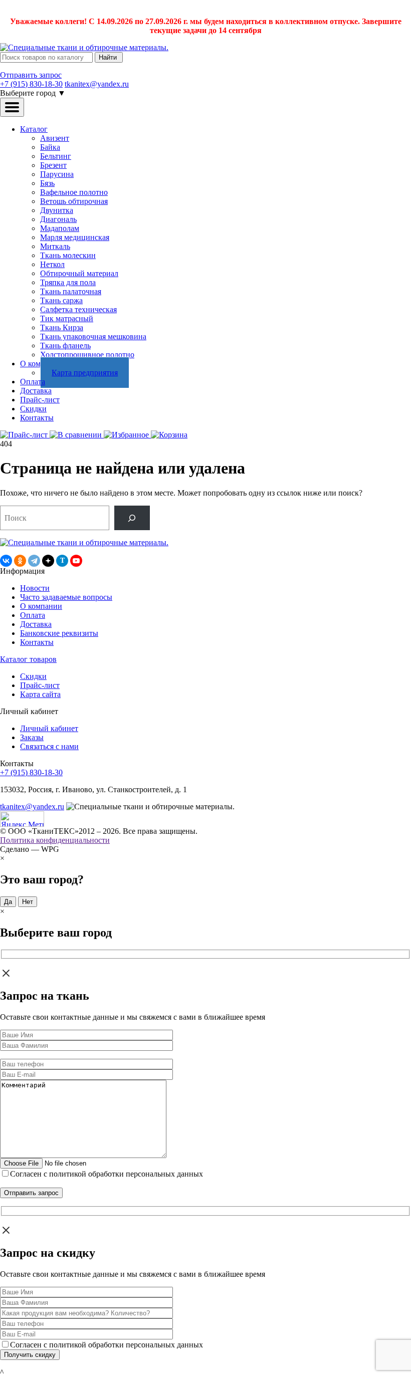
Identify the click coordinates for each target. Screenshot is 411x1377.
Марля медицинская (74, 237)
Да (8, 901)
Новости (35, 588)
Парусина (57, 174)
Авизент (54, 138)
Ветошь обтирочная (74, 201)
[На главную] (84, 47)
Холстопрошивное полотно (87, 354)
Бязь (47, 183)
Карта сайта (40, 694)
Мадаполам (59, 228)
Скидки (33, 408)
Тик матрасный (66, 318)
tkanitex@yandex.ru (97, 84)
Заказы (32, 737)
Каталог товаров (28, 659)
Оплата (32, 381)
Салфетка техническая (78, 309)
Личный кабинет (49, 728)
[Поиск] (132, 518)
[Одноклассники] (20, 561)
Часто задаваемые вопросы (66, 597)
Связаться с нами (49, 746)
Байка (50, 147)
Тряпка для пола (68, 282)
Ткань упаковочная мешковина (93, 336)
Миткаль (55, 246)
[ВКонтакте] (6, 561)
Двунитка (56, 210)
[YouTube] (76, 561)
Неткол (52, 264)
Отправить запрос (31, 75)
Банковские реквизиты (59, 633)
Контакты (37, 417)
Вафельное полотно (74, 192)
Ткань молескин (68, 255)
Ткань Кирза (61, 327)
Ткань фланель (65, 345)
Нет (27, 901)
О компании (41, 606)
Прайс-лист (40, 399)
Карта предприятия (85, 372)
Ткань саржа (61, 300)
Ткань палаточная (70, 291)
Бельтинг (55, 156)
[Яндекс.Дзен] (48, 561)
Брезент (53, 165)
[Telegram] (34, 561)
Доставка (36, 390)
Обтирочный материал (79, 273)
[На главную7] (84, 542)
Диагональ (58, 219)
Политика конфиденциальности (55, 840)
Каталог (34, 129)
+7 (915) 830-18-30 (31, 84)
